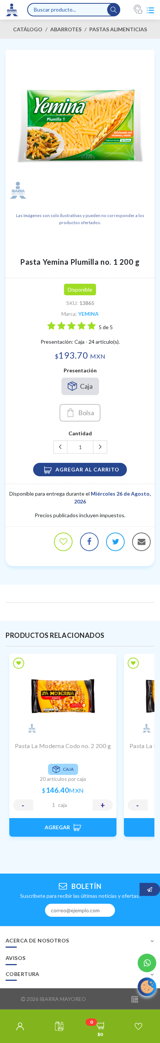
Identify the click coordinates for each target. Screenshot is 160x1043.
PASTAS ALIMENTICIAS (118, 29)
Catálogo (27, 29)
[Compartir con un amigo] (141, 541)
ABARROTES (65, 29)
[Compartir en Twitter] (115, 541)
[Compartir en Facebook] (89, 541)
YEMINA (88, 314)
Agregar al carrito (87, 469)
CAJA (62, 805)
